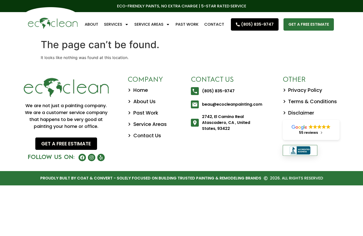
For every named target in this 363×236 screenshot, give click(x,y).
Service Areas (148, 24)
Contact (214, 24)
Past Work (187, 24)
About (91, 24)
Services (113, 24)
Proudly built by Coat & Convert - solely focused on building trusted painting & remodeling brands (150, 178)
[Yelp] (101, 157)
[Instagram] (91, 157)
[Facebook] (82, 157)
